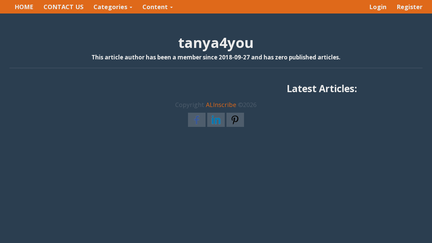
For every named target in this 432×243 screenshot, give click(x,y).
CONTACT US (63, 7)
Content (155, 7)
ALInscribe (221, 105)
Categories (111, 7)
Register (410, 7)
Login (377, 7)
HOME (24, 7)
